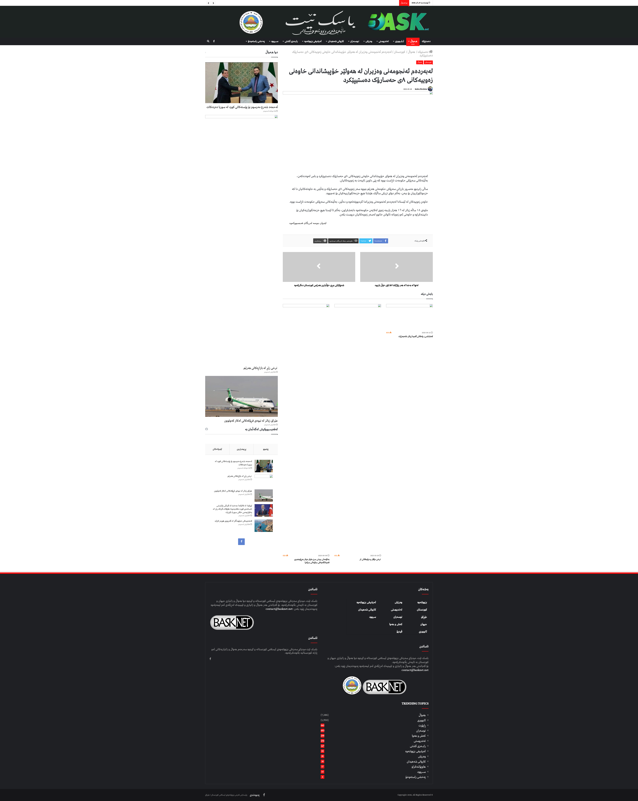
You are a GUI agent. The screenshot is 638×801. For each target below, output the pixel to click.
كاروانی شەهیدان (336, 41)
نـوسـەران (354, 41)
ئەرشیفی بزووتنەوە (366, 602)
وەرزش (369, 41)
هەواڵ (412, 52)
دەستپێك (426, 41)
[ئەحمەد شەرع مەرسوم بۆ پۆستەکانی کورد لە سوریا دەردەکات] (241, 82)
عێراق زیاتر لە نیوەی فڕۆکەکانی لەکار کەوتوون (251, 421)
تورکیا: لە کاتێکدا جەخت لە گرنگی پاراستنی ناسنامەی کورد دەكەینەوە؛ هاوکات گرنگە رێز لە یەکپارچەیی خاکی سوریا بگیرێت (232, 509)
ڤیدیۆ (399, 631)
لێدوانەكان (217, 449)
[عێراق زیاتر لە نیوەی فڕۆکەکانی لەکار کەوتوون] (241, 396)
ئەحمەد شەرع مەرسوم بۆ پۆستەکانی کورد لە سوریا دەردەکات (242, 107)
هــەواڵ (413, 41)
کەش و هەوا (395, 624)
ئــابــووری (399, 41)
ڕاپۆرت (422, 725)
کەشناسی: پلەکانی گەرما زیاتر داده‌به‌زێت (416, 336)
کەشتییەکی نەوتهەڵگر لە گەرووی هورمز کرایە (233, 521)
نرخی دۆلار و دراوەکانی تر (370, 559)
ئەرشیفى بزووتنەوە (312, 41)
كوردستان (400, 52)
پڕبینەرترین (241, 449)
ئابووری (423, 631)
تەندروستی (384, 41)
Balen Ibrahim (421, 89)
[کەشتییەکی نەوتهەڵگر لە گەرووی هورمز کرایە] (264, 525)
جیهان (423, 624)
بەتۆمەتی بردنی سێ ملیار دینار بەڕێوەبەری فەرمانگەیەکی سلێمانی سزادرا (311, 561)
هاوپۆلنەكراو (419, 767)
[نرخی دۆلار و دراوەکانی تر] (357, 428)
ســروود (274, 41)
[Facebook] (214, 41)
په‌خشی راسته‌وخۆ (256, 41)
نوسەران (397, 617)
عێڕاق (424, 617)
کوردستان (422, 609)
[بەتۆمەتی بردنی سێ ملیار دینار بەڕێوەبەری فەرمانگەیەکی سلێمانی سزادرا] (306, 428)
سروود (372, 617)
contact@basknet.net (415, 670)
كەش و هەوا (419, 736)
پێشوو (265, 449)
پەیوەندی (255, 795)
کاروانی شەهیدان (367, 609)
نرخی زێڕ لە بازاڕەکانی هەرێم (261, 368)
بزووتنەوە (422, 602)
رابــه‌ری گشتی (291, 41)
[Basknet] (396, 21)
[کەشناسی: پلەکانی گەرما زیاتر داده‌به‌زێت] (409, 317)
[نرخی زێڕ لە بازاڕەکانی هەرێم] (241, 239)
